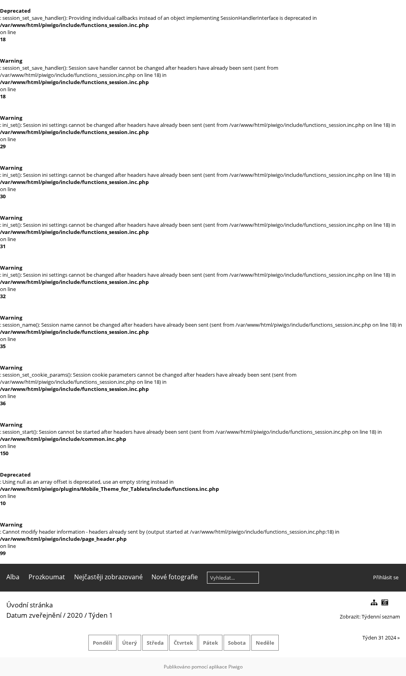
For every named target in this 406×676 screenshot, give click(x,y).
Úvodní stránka (29, 604)
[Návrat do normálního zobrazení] (374, 602)
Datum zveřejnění (33, 615)
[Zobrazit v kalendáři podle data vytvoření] (384, 602)
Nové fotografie (174, 577)
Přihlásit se (385, 577)
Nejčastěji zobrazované (108, 577)
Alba (12, 577)
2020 (75, 615)
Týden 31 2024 (379, 637)
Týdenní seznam (381, 616)
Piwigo (235, 666)
